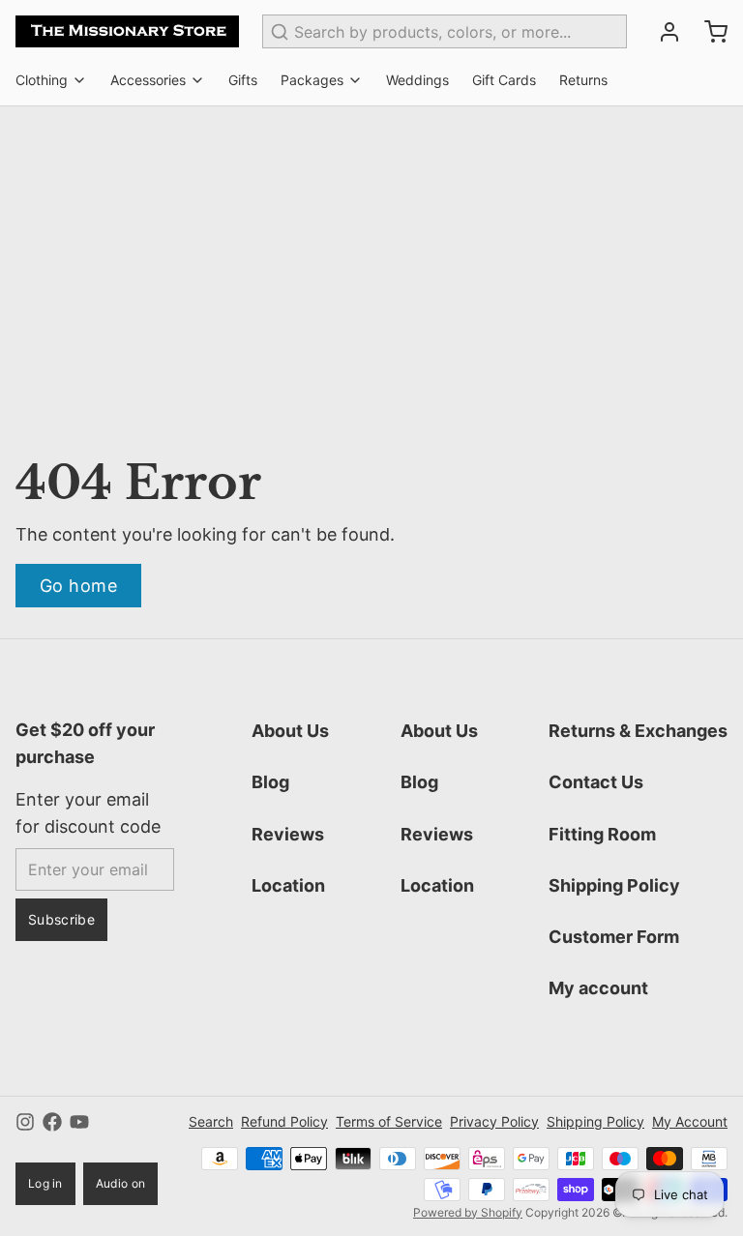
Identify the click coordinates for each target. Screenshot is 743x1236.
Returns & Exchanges (638, 731)
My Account (690, 1121)
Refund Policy (284, 1121)
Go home (78, 585)
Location (288, 885)
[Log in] (661, 32)
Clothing (41, 80)
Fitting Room (602, 834)
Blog (270, 782)
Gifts (242, 80)
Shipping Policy (614, 885)
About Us (290, 731)
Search (211, 1121)
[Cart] (708, 32)
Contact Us (596, 782)
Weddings (417, 80)
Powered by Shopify (467, 1212)
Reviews (288, 834)
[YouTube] (79, 1122)
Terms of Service (389, 1121)
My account (598, 988)
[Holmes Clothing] (127, 31)
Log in (45, 1183)
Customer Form (614, 937)
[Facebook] (52, 1122)
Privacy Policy (494, 1121)
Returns (583, 80)
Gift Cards (504, 80)
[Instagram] (25, 1122)
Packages (312, 80)
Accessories (148, 80)
